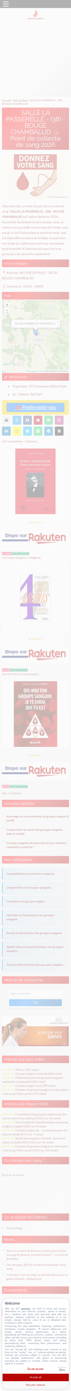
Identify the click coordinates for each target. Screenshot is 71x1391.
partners (25, 1308)
